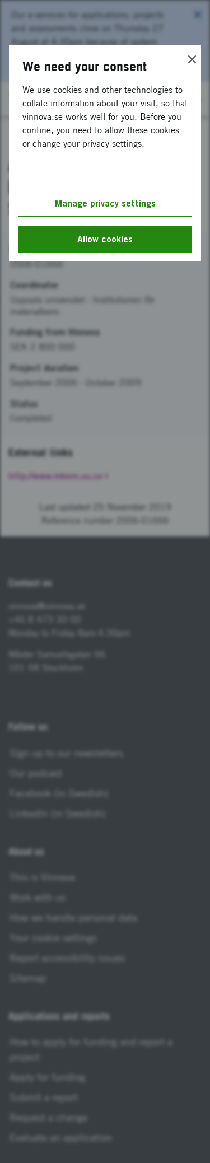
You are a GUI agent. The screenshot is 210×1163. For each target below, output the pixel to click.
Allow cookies (105, 239)
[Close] (192, 59)
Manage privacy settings (105, 203)
